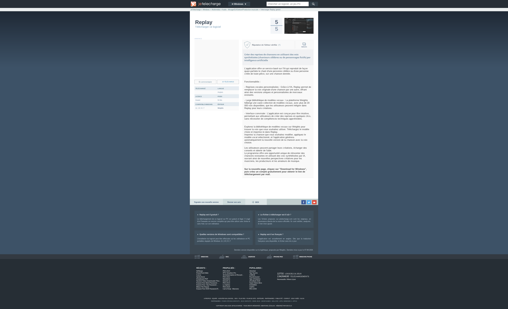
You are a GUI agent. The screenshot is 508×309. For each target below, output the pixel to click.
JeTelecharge (195, 10)
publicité (279, 298)
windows (204, 257)
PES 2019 (226, 287)
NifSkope (199, 271)
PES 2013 (226, 283)
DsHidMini (253, 285)
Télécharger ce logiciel (208, 26)
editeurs (260, 298)
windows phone (305, 257)
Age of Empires (254, 279)
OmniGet (252, 271)
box (236, 298)
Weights (220, 108)
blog (302, 298)
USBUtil (252, 275)
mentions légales (268, 305)
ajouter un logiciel (225, 298)
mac (227, 257)
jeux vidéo (295, 298)
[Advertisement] (216, 58)
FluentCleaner (254, 277)
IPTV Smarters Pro (229, 273)
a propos (207, 298)
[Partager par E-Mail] (314, 202)
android (251, 257)
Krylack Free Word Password (207, 283)
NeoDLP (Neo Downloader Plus (208, 281)
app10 (295, 301)
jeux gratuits (246, 301)
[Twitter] (309, 202)
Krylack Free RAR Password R (207, 289)
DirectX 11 (226, 281)
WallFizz (275, 301)
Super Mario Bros (255, 283)
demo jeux (256, 301)
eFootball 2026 (254, 281)
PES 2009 (253, 289)
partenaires (269, 298)
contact (287, 298)
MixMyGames (266, 301)
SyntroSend (200, 277)
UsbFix (251, 287)
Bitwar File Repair (202, 287)
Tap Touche (253, 273)
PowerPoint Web (202, 273)
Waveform (226, 279)
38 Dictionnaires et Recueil (233, 275)
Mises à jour (291, 279)
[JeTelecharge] (208, 4)
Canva (198, 275)
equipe (214, 298)
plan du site (251, 298)
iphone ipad (278, 257)
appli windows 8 (285, 301)
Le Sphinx (226, 285)
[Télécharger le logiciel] (299, 33)
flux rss (242, 298)
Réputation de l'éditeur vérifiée (265, 45)
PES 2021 (226, 277)
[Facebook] (303, 202)
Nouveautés (281, 279)
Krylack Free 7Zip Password (207, 285)
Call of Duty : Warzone (231, 289)
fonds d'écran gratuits (231, 301)
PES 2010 (226, 271)
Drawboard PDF (202, 279)
